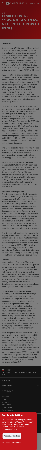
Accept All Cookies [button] (12, 436)
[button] (12, 442)
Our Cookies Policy (9, 429)
